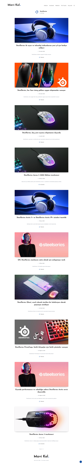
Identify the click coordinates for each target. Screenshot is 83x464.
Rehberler (58, 5)
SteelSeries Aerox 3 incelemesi (41, 434)
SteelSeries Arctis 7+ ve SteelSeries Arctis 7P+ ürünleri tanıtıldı (41, 217)
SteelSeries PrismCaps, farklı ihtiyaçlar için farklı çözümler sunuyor (41, 347)
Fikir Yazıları (63, 5)
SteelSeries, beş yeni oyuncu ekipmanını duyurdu (41, 133)
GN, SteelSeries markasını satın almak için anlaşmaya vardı (41, 260)
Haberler (46, 5)
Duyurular (70, 5)
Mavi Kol (14, 5)
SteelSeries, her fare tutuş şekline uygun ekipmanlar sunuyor (41, 90)
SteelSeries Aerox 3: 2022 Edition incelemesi (41, 175)
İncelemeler (51, 5)
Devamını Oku (64, 39)
